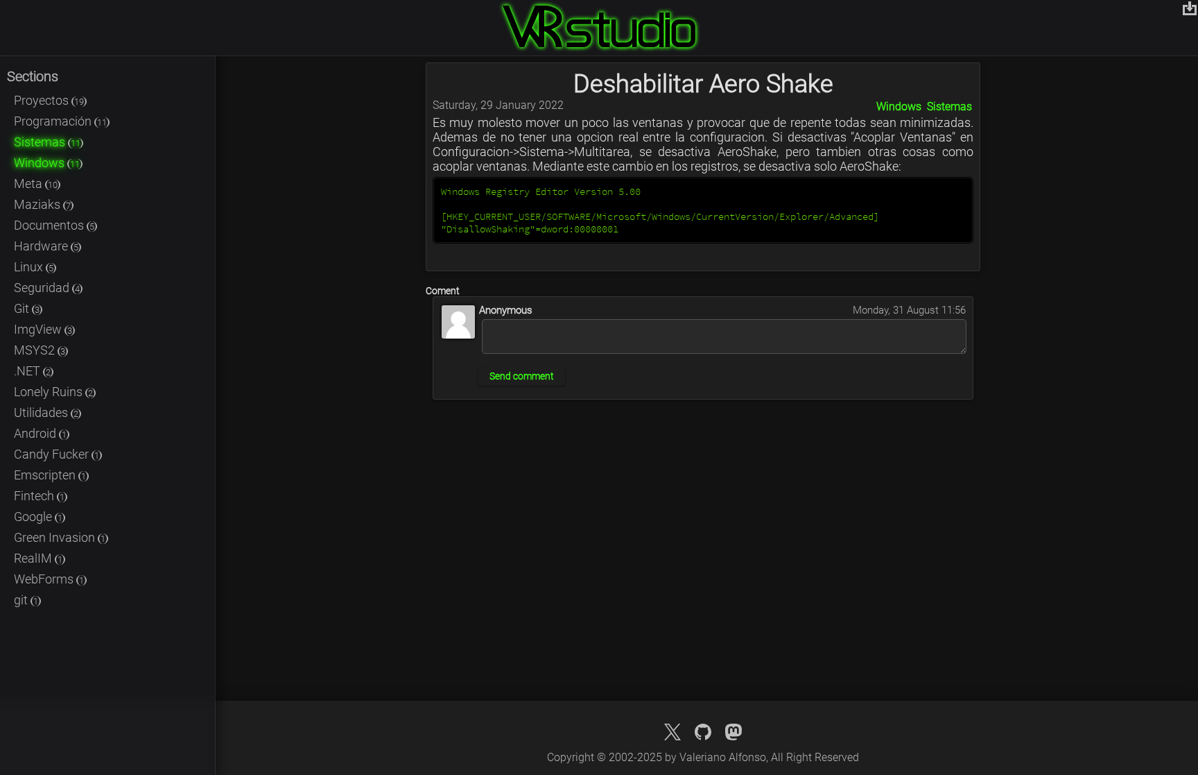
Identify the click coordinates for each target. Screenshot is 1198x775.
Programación (60, 121)
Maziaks (42, 204)
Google (38, 516)
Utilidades (46, 412)
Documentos (54, 225)
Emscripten (50, 475)
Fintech (39, 495)
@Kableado (672, 732)
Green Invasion (59, 537)
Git (27, 308)
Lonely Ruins (53, 391)
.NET (32, 371)
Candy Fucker (56, 454)
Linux (33, 266)
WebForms (49, 579)
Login (1189, 8)
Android (40, 433)
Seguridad (47, 287)
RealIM (38, 558)
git (26, 600)
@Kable (733, 732)
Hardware (46, 246)
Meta (36, 183)
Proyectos (49, 100)
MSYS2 (39, 350)
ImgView (43, 329)
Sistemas (47, 142)
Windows (47, 162)
